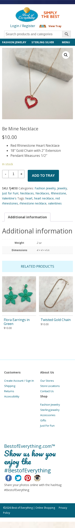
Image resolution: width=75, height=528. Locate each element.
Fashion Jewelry (14, 42)
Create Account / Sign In (19, 381)
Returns (9, 391)
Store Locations (50, 386)
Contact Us (47, 391)
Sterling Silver (42, 42)
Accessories (47, 415)
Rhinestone (58, 193)
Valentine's (9, 198)
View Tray (55, 26)
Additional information (27, 217)
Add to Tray (43, 175)
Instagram (40, 477)
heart (28, 198)
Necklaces (27, 193)
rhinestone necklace (33, 203)
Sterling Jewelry (50, 410)
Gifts (43, 420)
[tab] (27, 217)
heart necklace (44, 198)
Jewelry (62, 188)
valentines (55, 203)
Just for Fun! (10, 193)
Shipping (9, 386)
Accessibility (11, 396)
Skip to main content (16, 11)
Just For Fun (47, 425)
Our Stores (47, 381)
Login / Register (22, 26)
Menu (66, 42)
